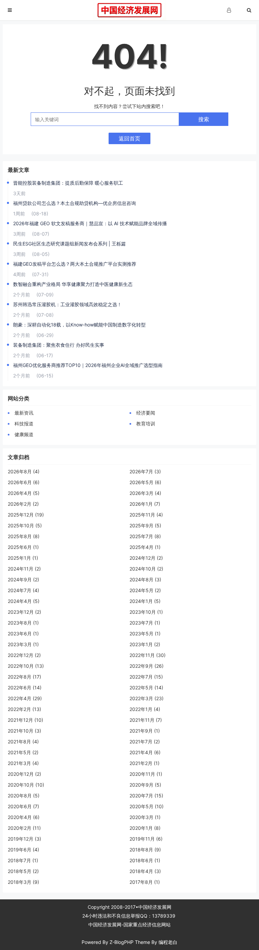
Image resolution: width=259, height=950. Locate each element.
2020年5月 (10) (147, 806)
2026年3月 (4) (145, 493)
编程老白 (168, 942)
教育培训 (145, 423)
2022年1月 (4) (145, 709)
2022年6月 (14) (24, 687)
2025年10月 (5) (25, 525)
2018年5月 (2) (23, 871)
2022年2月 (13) (24, 709)
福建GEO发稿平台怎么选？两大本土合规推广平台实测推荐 (74, 264)
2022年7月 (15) (146, 677)
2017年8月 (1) (145, 882)
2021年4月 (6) (145, 752)
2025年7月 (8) (145, 536)
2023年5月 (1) (145, 633)
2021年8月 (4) (23, 741)
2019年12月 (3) (24, 839)
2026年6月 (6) (23, 482)
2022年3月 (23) (147, 698)
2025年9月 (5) (145, 525)
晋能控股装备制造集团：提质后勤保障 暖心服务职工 (68, 183)
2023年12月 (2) (24, 612)
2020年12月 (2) (24, 774)
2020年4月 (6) (23, 817)
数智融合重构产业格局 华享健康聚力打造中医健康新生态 (73, 284)
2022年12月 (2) (24, 655)
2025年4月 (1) (145, 547)
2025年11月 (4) (146, 515)
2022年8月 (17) (24, 677)
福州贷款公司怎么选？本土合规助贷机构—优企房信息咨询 (74, 203)
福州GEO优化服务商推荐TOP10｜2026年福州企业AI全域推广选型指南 (88, 365)
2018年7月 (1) (23, 860)
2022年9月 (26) (147, 666)
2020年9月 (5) (145, 785)
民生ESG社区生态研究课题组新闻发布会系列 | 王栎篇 (69, 243)
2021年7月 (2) (145, 741)
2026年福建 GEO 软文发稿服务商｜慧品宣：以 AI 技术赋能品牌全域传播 (90, 223)
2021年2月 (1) (145, 763)
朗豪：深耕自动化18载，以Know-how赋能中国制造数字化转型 (79, 324)
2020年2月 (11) (24, 828)
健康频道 (24, 434)
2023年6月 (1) (23, 633)
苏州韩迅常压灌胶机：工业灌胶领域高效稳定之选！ (67, 304)
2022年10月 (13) (26, 666)
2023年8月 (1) (23, 623)
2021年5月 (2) (23, 752)
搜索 (203, 119)
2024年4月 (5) (23, 601)
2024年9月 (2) (23, 579)
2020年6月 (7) (23, 806)
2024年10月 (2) (146, 569)
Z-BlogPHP (122, 942)
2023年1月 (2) (145, 644)
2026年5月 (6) (145, 482)
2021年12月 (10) (25, 720)
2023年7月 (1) (145, 623)
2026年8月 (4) (23, 471)
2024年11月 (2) (24, 569)
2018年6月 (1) (145, 860)
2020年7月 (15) (146, 795)
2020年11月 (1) (146, 774)
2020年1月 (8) (145, 828)
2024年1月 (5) (145, 601)
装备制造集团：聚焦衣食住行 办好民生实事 (58, 345)
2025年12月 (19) (26, 515)
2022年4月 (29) (25, 698)
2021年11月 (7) (146, 720)
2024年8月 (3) (145, 579)
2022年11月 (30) (148, 655)
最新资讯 (24, 413)
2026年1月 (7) (145, 504)
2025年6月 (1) (23, 547)
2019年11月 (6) (146, 839)
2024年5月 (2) (145, 590)
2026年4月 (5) (23, 493)
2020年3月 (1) (145, 817)
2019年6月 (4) (23, 849)
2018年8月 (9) (145, 849)
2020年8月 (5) (23, 795)
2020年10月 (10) (26, 785)
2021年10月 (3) (24, 731)
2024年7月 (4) (23, 590)
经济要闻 (145, 413)
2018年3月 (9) (23, 882)
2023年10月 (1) (146, 612)
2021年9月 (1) (145, 731)
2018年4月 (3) (145, 871)
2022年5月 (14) (146, 687)
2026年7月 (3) (145, 471)
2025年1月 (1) (23, 558)
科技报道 (24, 423)
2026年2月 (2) (23, 504)
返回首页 (129, 138)
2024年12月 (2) (146, 558)
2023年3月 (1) (23, 644)
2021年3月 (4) (23, 763)
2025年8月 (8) (23, 536)
